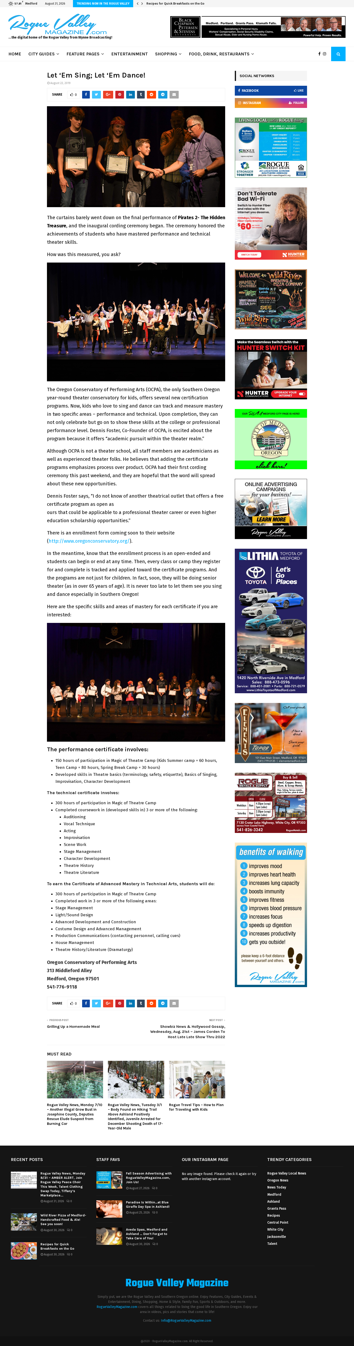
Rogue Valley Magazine (177, 1283)
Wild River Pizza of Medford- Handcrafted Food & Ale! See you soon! (63, 1219)
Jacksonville (276, 1237)
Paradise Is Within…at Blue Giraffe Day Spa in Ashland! (148, 1204)
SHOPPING (166, 54)
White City (275, 1229)
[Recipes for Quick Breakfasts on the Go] (24, 1251)
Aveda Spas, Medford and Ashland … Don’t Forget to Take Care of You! (146, 1233)
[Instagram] (326, 54)
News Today (276, 1187)
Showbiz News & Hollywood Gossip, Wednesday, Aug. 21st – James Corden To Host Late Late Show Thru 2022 (187, 1031)
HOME (14, 54)
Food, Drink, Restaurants (219, 54)
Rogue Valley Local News (286, 1173)
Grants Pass (276, 1209)
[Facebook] (320, 54)
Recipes (273, 1216)
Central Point (277, 1223)
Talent (272, 1244)
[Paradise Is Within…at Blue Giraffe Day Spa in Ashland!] (109, 1209)
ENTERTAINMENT (129, 54)
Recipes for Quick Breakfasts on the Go (175, 3)
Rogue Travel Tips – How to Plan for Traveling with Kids (196, 1107)
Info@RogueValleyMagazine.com (186, 1321)
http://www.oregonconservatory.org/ (89, 541)
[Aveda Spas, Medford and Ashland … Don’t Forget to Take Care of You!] (109, 1236)
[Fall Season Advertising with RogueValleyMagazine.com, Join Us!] (109, 1180)
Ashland (273, 1202)
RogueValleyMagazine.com (117, 1307)
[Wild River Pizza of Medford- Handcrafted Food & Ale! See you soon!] (24, 1222)
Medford (274, 1195)
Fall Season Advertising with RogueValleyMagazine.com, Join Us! (149, 1177)
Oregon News (277, 1180)
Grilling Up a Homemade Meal (73, 1026)
